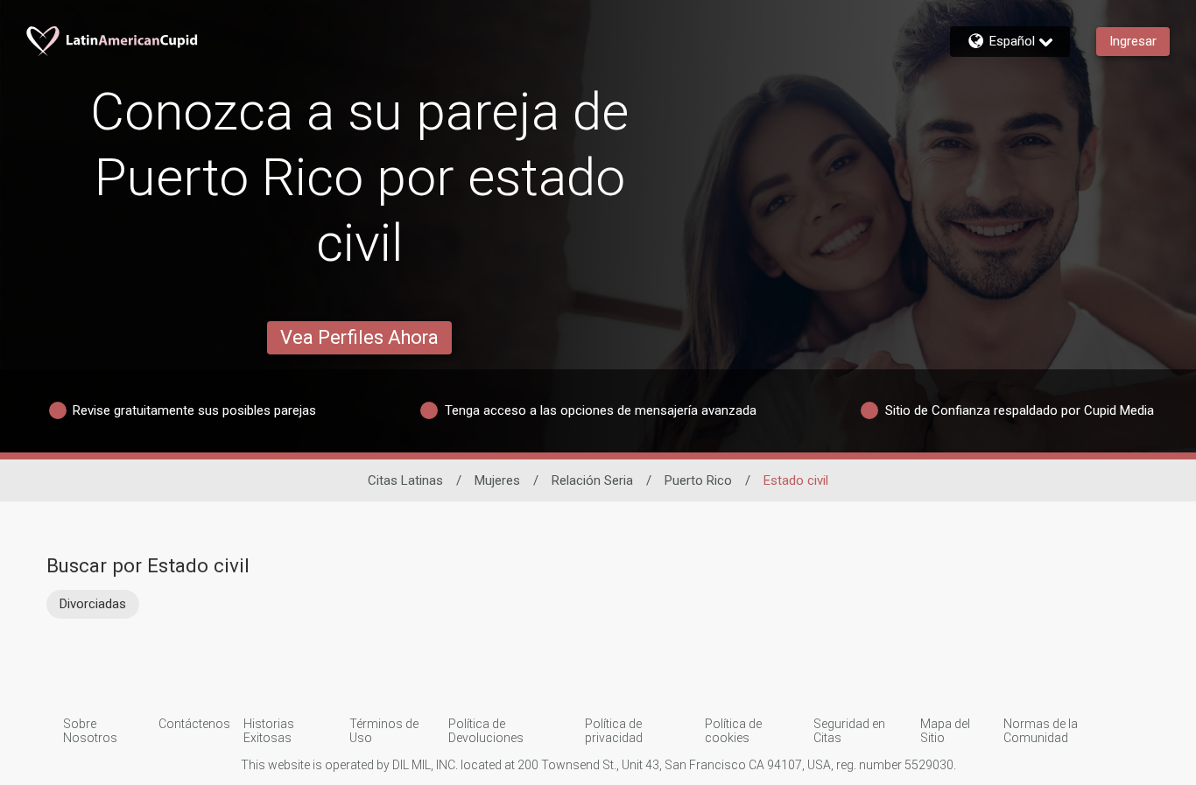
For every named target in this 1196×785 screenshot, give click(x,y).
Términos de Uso (384, 731)
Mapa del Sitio (945, 731)
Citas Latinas (405, 480)
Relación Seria (592, 480)
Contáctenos (194, 724)
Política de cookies (733, 731)
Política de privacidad (614, 731)
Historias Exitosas (268, 731)
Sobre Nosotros (90, 731)
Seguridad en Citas (849, 731)
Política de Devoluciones (486, 731)
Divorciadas (93, 604)
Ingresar (1133, 41)
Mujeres (497, 480)
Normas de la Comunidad (1040, 731)
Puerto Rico (698, 480)
